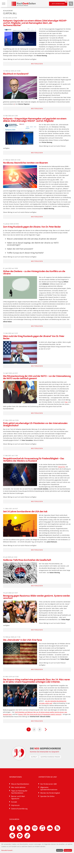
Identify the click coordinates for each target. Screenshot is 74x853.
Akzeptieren (67, 850)
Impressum (15, 805)
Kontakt (14, 802)
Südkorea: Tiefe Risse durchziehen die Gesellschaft (27, 560)
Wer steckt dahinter (18, 787)
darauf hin (61, 467)
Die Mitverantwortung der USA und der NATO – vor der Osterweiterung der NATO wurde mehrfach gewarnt (37, 377)
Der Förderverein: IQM (48, 784)
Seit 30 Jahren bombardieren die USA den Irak (25, 511)
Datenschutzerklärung (19, 809)
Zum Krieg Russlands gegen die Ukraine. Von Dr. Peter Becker (32, 226)
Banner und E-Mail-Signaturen (18, 797)
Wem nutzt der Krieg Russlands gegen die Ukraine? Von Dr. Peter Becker (33, 337)
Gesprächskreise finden (50, 757)
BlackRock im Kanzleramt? (16, 73)
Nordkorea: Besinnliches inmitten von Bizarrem (25, 162)
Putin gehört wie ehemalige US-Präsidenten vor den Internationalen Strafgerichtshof (35, 424)
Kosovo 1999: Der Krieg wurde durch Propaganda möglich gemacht (39, 714)
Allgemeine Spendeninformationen (48, 788)
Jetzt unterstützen (59, 3)
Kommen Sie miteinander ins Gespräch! (44, 752)
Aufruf (34, 757)
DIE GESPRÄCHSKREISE (45, 748)
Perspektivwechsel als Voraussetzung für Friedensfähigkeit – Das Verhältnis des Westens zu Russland (33, 459)
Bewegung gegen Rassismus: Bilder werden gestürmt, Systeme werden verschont (36, 596)
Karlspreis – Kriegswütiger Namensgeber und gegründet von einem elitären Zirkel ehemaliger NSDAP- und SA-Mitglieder (34, 119)
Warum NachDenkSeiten (20, 784)
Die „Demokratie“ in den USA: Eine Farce (22, 639)
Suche (71, 4)
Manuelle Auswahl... (7, 850)
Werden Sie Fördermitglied (50, 793)
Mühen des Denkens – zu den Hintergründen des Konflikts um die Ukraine (34, 272)
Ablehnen (59, 850)
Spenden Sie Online (47, 796)
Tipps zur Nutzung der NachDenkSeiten (19, 792)
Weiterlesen (37, 64)
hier (66, 402)
